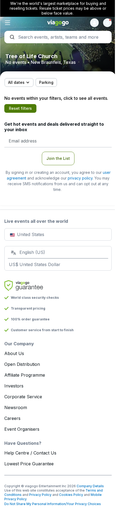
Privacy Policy (40, 495)
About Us (14, 353)
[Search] (58, 37)
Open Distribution (22, 364)
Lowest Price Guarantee (29, 463)
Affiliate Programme (24, 375)
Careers (12, 418)
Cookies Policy (71, 495)
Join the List (58, 158)
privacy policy (80, 178)
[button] (22, 22)
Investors (13, 386)
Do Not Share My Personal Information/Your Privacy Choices (52, 504)
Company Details (90, 486)
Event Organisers (21, 429)
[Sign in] (94, 22)
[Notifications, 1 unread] (107, 22)
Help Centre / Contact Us (30, 453)
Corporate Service (23, 396)
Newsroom (15, 407)
